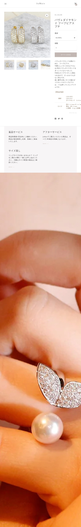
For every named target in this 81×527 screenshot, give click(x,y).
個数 (56, 43)
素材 (56, 33)
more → (46, 144)
